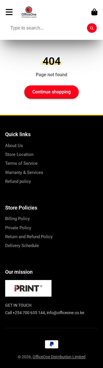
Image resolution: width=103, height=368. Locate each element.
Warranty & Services (24, 172)
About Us (14, 145)
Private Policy (18, 227)
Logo (29, 12)
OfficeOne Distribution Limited (59, 357)
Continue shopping (51, 92)
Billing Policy (17, 218)
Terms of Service (21, 163)
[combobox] (51, 28)
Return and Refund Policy (29, 236)
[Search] (92, 28)
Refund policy (18, 181)
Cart (94, 12)
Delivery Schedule (22, 245)
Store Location (19, 154)
